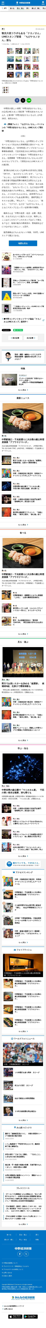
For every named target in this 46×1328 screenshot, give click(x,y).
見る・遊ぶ (20, 8)
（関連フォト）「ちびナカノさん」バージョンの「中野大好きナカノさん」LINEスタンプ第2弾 (23, 127)
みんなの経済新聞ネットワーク (23, 1298)
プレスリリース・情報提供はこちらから (16, 1266)
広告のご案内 (7, 1276)
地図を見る (23, 243)
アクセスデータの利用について (13, 1269)
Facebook (19, 1254)
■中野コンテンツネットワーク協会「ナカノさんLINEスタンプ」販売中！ (22, 320)
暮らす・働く (36, 8)
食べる (12, 8)
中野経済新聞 (23, 3)
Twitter (26, 1254)
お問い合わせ (7, 1273)
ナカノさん (6, 44)
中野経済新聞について (10, 1263)
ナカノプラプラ (25, 44)
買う (27, 8)
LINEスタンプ (15, 44)
